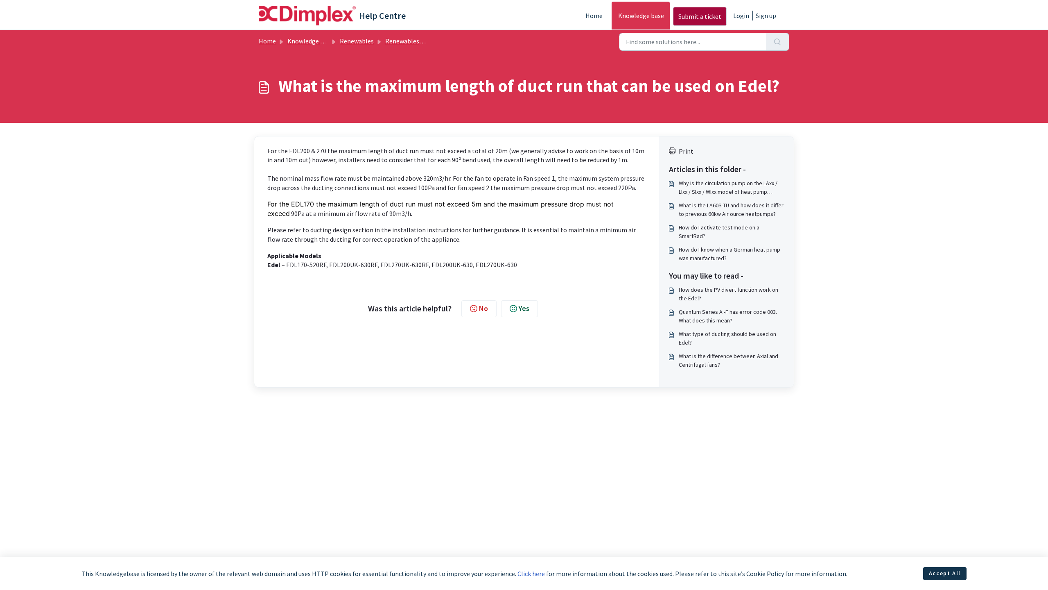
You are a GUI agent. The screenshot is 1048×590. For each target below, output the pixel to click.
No (483, 308)
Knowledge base (641, 15)
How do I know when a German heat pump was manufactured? (729, 254)
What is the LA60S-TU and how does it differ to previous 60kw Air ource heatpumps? (731, 210)
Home (594, 15)
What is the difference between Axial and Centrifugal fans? (728, 360)
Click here (531, 574)
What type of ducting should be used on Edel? (727, 338)
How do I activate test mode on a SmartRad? (719, 232)
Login (741, 15)
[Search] (777, 42)
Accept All (945, 573)
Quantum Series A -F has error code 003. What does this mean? (728, 316)
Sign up (766, 15)
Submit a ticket (699, 16)
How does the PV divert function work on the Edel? (728, 294)
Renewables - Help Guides (421, 41)
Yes (524, 308)
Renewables (357, 41)
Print (686, 151)
